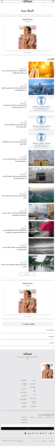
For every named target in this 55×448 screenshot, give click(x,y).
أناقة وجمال (32, 417)
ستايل (34, 391)
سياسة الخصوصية (44, 441)
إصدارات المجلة (27, 19)
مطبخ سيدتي (33, 383)
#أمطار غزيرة (27, 11)
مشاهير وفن (40, 417)
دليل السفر (33, 406)
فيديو (34, 380)
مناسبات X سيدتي (24, 384)
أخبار (25, 67)
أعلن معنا (38, 441)
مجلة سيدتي (23, 380)
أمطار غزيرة (44, 6)
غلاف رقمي (23, 403)
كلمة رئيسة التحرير (29, 324)
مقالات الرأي (33, 387)
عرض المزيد (27, 274)
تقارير (34, 394)
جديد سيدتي (23, 392)
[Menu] (53, 1)
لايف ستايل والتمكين (48, 417)
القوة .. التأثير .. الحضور (50, 330)
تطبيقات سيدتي (22, 399)
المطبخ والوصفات (23, 419)
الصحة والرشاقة (24, 417)
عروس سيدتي (33, 398)
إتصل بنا (34, 441)
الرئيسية (51, 6)
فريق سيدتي (23, 395)
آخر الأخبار (24, 406)
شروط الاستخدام (51, 441)
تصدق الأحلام (51, 336)
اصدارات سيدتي (34, 402)
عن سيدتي (24, 388)
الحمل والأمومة (24, 422)
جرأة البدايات (51, 343)
